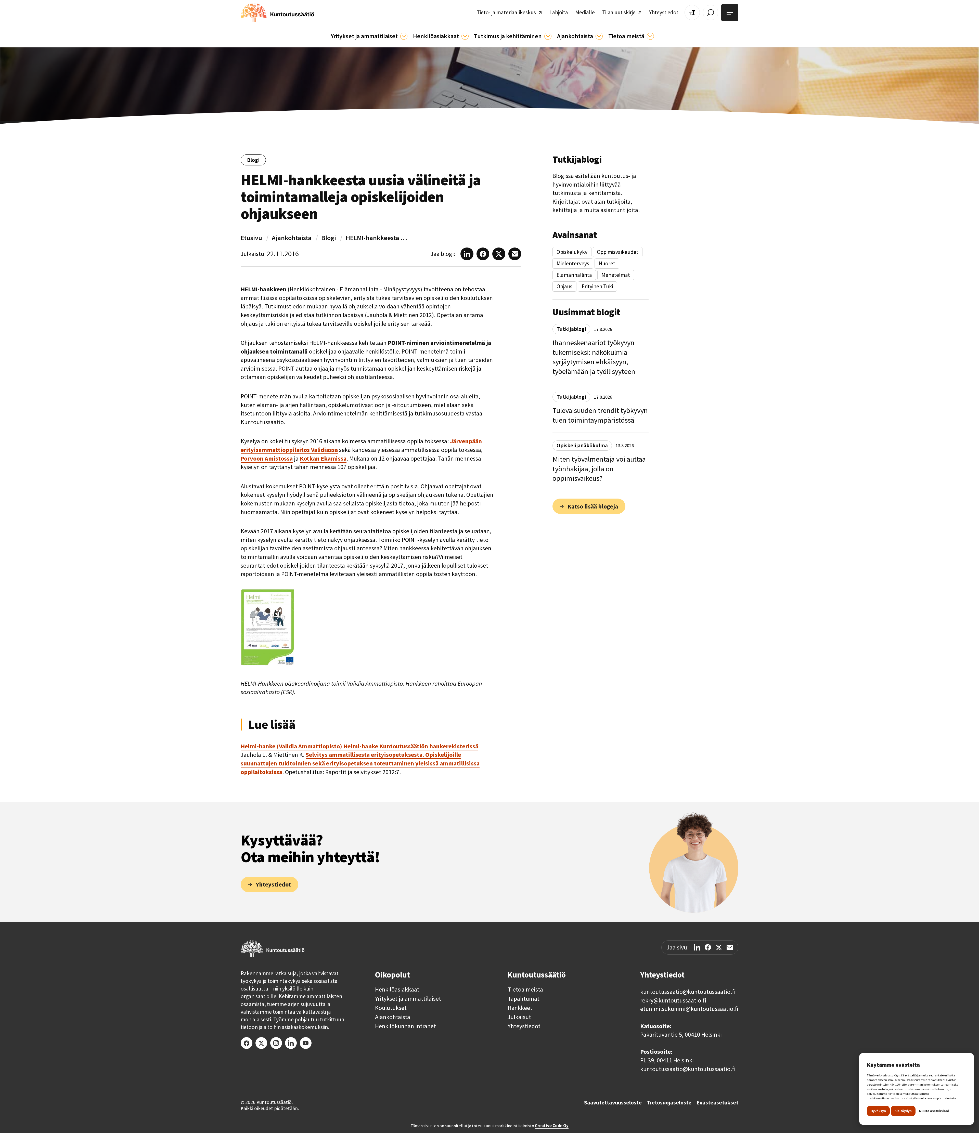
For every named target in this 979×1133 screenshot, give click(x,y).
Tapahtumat (523, 999)
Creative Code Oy (552, 1125)
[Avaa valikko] (729, 12)
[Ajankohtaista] (547, 36)
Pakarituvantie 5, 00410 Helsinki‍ (681, 1034)
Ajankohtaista (292, 237)
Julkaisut (519, 1017)
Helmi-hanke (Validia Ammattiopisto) (292, 746)
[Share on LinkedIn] (697, 947)
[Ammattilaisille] (403, 36)
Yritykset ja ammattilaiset (408, 999)
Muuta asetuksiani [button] (934, 1111)
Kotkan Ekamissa (323, 458)
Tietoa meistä (525, 989)
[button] (369, 36)
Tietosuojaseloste (669, 1102)
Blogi (328, 237)
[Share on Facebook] (708, 947)
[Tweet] (719, 947)
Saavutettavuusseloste (613, 1102)
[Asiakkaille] (465, 36)
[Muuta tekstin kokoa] (692, 12)
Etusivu (251, 237)
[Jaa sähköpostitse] (730, 947)
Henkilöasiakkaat (397, 989)
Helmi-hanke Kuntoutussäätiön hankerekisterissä (410, 746)
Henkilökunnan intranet (405, 1026)
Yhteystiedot (524, 1026)
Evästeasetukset (717, 1102)
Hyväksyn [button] (878, 1111)
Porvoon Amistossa (267, 458)
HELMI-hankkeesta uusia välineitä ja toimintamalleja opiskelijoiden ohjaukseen (377, 237)
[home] (277, 12)
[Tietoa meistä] (650, 36)
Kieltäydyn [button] (903, 1111)
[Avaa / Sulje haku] (710, 12)
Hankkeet (520, 1008)
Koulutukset (391, 1008)
